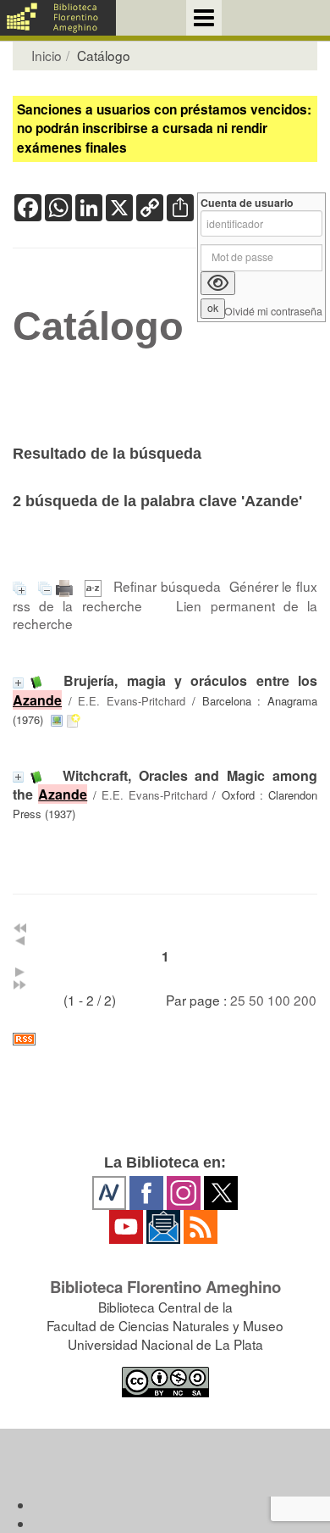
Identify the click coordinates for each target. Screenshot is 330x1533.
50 (256, 999)
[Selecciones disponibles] (95, 586)
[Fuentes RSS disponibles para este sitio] (165, 1039)
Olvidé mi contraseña (273, 311)
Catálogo (98, 326)
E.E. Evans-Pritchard (131, 701)
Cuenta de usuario (247, 203)
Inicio (46, 55)
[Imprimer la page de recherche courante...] (66, 586)
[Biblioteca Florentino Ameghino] (58, 18)
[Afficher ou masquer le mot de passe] (218, 283)
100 (278, 999)
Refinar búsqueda (167, 586)
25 (237, 999)
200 (305, 999)
